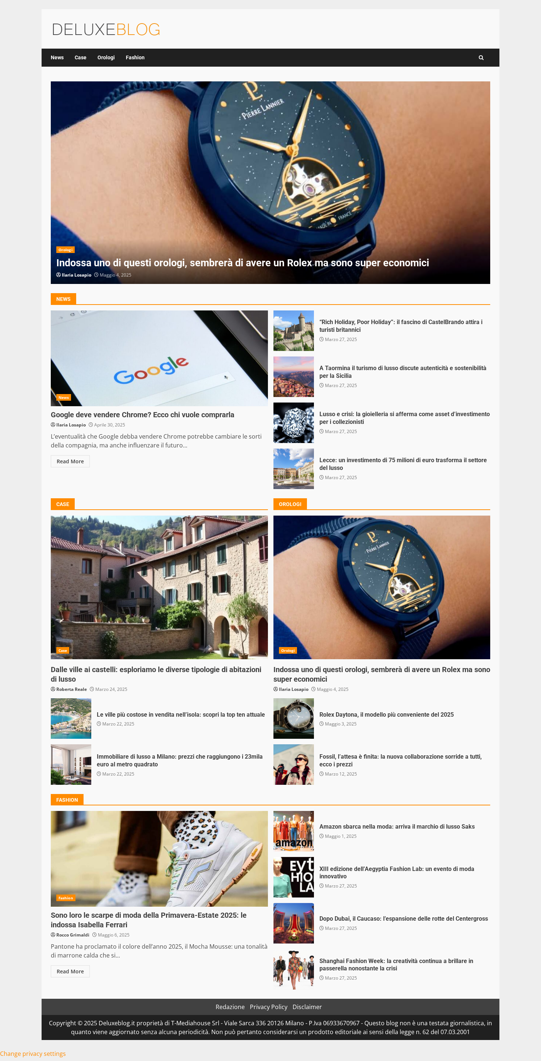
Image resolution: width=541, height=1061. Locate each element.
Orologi (106, 57)
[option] (270, 182)
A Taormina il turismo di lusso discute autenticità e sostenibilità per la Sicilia (293, 376)
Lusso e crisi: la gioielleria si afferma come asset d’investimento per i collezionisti (293, 423)
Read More (70, 461)
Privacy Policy (268, 1007)
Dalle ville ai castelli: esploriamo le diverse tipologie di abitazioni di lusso (159, 587)
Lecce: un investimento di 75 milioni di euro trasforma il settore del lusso (293, 469)
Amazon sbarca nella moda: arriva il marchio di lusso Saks (293, 831)
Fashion (135, 57)
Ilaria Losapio (76, 275)
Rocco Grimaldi (72, 935)
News (57, 57)
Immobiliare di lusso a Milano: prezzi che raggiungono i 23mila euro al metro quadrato (71, 764)
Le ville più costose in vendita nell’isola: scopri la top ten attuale (71, 718)
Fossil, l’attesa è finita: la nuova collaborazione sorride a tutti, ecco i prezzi (293, 764)
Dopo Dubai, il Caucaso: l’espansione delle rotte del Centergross (293, 923)
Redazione (230, 1007)
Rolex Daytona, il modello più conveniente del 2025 (293, 718)
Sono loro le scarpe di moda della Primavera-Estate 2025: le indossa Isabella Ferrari (159, 859)
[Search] (481, 57)
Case (80, 57)
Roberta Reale (71, 689)
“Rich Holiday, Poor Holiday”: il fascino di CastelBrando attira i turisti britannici (293, 330)
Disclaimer (307, 1007)
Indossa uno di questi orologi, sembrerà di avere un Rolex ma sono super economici (270, 182)
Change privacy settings (33, 1054)
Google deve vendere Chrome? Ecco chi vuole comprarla (159, 358)
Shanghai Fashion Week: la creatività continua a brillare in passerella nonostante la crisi (293, 969)
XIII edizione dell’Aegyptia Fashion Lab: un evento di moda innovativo (293, 877)
